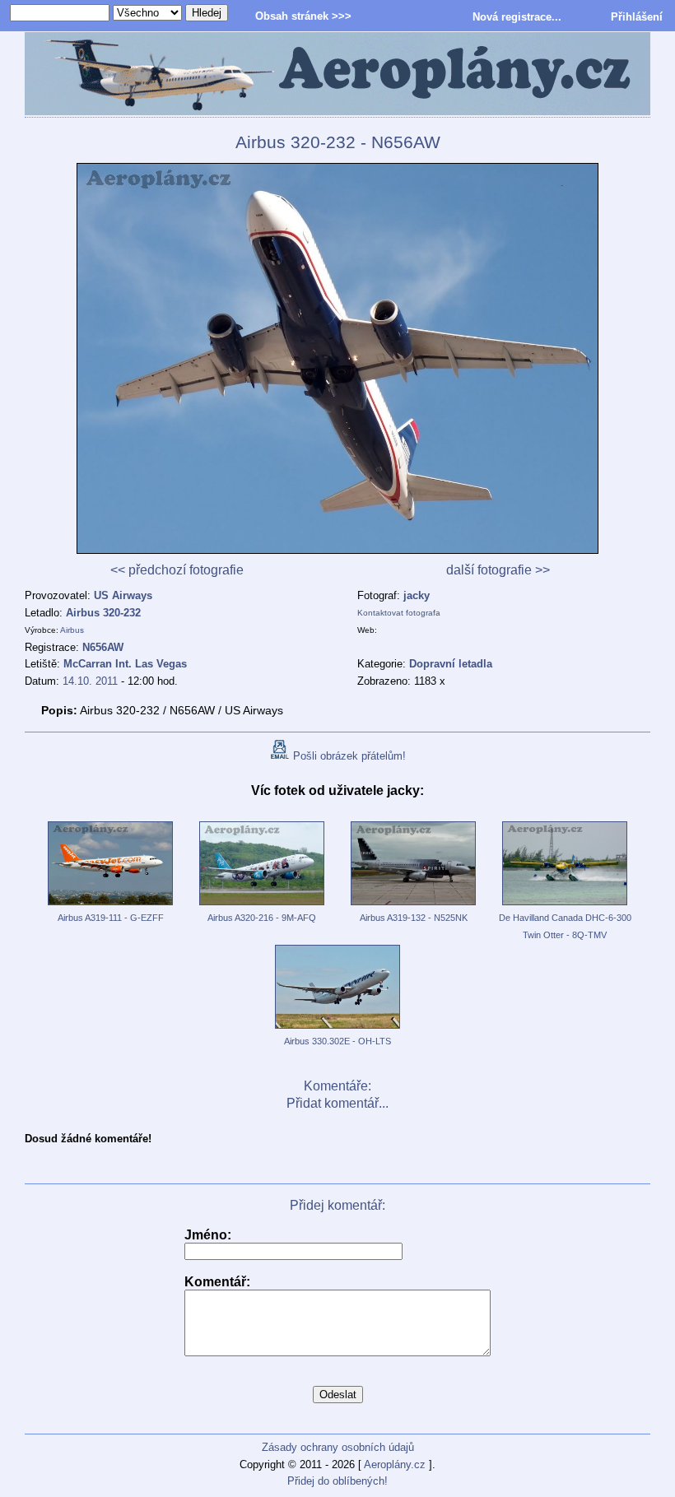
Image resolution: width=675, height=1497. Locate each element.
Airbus (72, 630)
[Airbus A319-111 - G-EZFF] (110, 906)
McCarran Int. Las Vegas (125, 664)
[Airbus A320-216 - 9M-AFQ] (261, 906)
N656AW (102, 647)
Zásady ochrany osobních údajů (338, 1447)
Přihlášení (637, 17)
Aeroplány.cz (395, 1464)
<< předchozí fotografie (177, 570)
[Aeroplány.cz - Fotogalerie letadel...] (337, 75)
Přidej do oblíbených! (337, 1481)
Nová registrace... (516, 17)
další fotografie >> (498, 570)
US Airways (123, 595)
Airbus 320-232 (103, 613)
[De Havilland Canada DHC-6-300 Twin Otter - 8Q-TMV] (564, 906)
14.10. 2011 (90, 681)
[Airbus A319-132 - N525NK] (413, 906)
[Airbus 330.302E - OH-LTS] (337, 1029)
